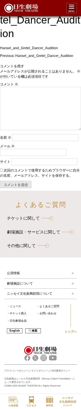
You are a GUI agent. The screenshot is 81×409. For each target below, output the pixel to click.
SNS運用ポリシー (60, 370)
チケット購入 (18, 313)
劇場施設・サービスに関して (33, 232)
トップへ (71, 331)
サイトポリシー (39, 370)
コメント (9, 84)
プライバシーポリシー (16, 370)
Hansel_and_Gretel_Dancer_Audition (29, 48)
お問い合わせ (48, 313)
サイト (5, 162)
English (15, 330)
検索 (34, 330)
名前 (5, 137)
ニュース (15, 306)
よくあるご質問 (49, 306)
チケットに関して (23, 218)
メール (7, 146)
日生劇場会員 (18, 320)
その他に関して (21, 245)
